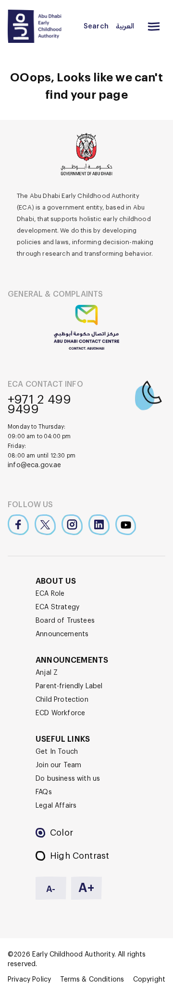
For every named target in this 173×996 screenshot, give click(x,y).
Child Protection (62, 699)
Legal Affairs (56, 805)
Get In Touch (57, 751)
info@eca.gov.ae (35, 465)
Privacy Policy (29, 979)
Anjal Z (47, 672)
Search (96, 26)
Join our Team (58, 765)
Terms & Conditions (92, 979)
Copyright (149, 979)
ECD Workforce (60, 713)
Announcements (62, 634)
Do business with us (68, 778)
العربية (125, 26)
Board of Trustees (65, 620)
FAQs (44, 792)
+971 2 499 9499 (39, 404)
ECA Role (50, 593)
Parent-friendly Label (69, 686)
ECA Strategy (57, 607)
